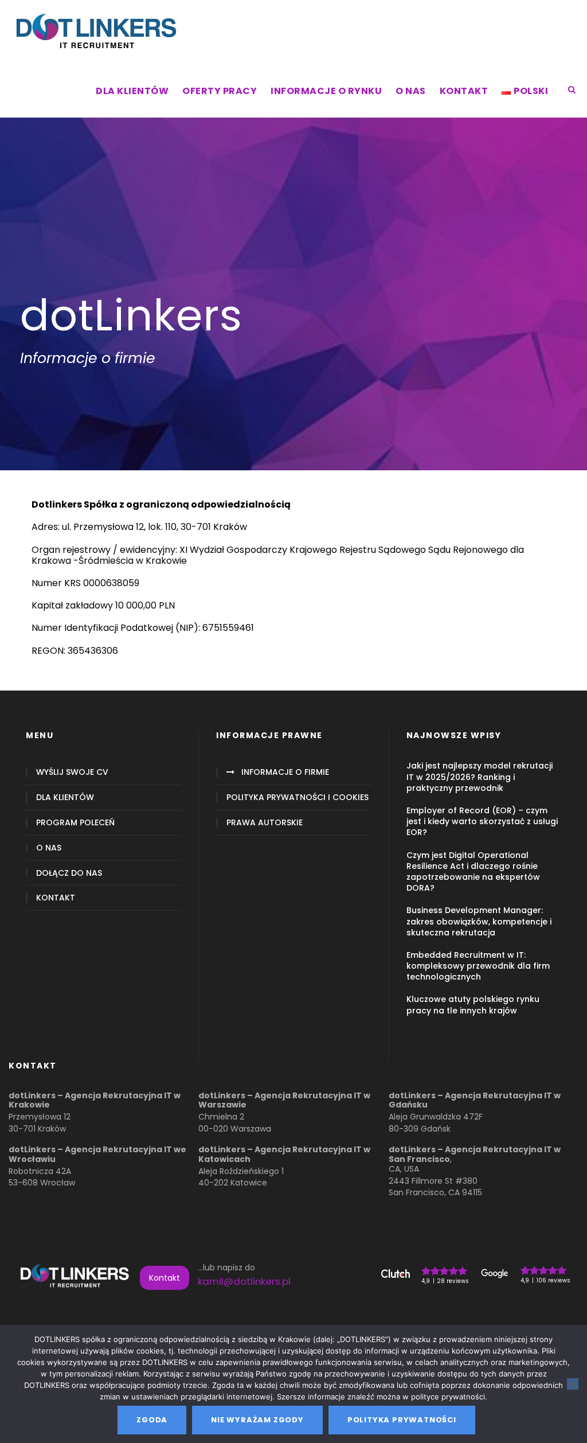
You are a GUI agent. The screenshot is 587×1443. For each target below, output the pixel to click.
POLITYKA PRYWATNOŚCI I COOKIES (297, 797)
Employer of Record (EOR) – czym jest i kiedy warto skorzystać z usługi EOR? (482, 821)
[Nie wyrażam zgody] (572, 1384)
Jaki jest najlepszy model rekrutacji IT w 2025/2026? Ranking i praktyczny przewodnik (479, 776)
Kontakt (164, 1278)
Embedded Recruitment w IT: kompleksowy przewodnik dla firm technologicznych (478, 965)
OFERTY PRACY (219, 91)
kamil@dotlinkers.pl (244, 1281)
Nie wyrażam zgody (257, 1419)
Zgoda (151, 1419)
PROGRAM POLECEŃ (75, 823)
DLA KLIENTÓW (132, 91)
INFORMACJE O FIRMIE (285, 772)
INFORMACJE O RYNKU (326, 91)
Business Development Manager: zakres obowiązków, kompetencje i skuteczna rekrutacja (478, 921)
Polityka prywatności (401, 1419)
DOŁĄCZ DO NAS (69, 873)
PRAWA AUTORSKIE (264, 823)
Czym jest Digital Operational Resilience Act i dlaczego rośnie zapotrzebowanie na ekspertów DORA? (473, 871)
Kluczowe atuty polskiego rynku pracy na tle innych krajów (472, 1004)
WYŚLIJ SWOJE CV (72, 772)
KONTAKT (464, 91)
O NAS (411, 91)
